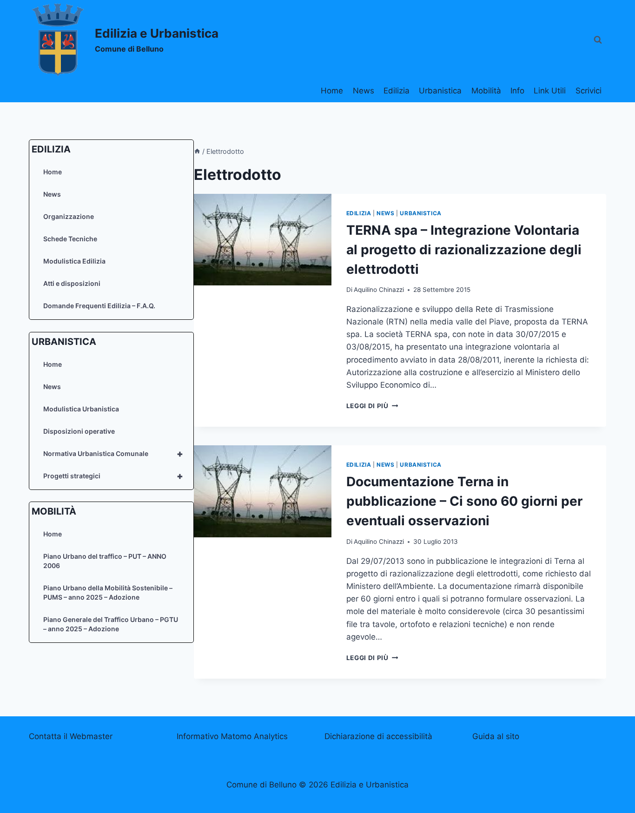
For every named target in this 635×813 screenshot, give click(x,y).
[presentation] (262, 239)
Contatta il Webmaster (70, 736)
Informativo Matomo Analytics (232, 736)
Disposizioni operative (79, 431)
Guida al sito (495, 736)
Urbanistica (440, 90)
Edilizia (397, 90)
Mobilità (486, 90)
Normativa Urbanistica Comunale (113, 453)
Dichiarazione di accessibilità (378, 736)
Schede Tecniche (70, 239)
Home (332, 90)
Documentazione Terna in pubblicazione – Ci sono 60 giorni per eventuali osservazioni (464, 501)
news (385, 213)
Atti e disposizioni (71, 283)
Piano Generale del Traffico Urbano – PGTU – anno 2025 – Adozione (110, 624)
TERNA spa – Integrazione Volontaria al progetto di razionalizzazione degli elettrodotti (464, 249)
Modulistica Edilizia (74, 261)
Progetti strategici (113, 475)
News (363, 90)
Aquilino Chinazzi (379, 289)
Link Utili (550, 90)
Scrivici (588, 90)
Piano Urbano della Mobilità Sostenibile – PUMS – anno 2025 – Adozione (107, 592)
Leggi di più (372, 406)
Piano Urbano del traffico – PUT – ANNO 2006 (104, 560)
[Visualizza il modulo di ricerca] (597, 40)
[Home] (197, 151)
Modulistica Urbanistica (81, 408)
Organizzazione (68, 216)
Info (517, 90)
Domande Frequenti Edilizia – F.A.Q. (99, 306)
